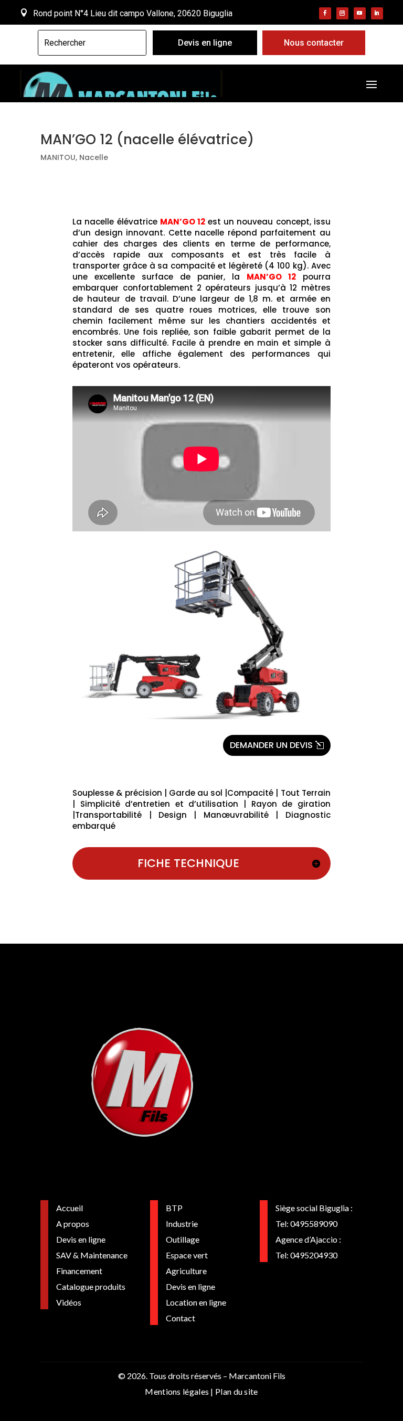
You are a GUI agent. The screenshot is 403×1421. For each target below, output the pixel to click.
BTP (174, 1208)
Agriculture (186, 1271)
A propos (72, 1223)
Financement (79, 1271)
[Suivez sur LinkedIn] (377, 13)
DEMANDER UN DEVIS (271, 745)
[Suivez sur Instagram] (342, 13)
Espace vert (187, 1255)
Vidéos (68, 1302)
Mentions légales (177, 1391)
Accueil (69, 1208)
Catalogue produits (90, 1286)
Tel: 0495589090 (306, 1223)
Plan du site (236, 1391)
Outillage (182, 1239)
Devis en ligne (205, 43)
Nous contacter (314, 43)
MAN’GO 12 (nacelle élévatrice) (147, 139)
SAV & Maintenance (92, 1255)
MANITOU (58, 157)
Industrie (182, 1223)
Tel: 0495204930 (306, 1255)
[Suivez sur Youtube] (360, 13)
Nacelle (93, 157)
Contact (180, 1318)
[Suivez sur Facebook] (325, 13)
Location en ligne (196, 1302)
